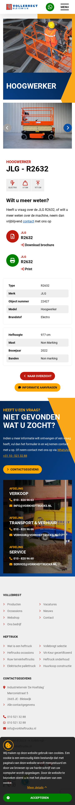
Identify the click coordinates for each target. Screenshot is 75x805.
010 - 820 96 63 (24, 500)
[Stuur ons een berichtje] (50, 7)
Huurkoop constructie (57, 666)
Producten (14, 604)
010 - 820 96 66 (24, 529)
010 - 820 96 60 (24, 558)
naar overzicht (40, 376)
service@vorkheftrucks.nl (35, 564)
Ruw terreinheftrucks (20, 659)
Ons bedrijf (14, 624)
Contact (48, 617)
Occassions (14, 611)
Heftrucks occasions (20, 652)
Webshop (13, 617)
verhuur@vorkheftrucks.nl (36, 535)
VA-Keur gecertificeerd (57, 652)
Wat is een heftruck (19, 646)
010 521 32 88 (16, 716)
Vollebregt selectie (55, 646)
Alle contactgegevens (21, 704)
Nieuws (48, 611)
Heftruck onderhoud (56, 659)
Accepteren (39, 797)
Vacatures (50, 604)
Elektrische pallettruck (21, 666)
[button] (7, 128)
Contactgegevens (24, 469)
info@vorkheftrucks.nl (33, 505)
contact (28, 221)
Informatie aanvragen (39, 387)
